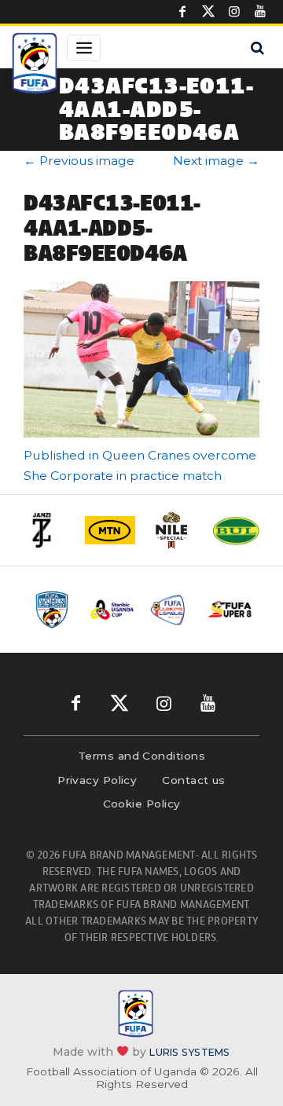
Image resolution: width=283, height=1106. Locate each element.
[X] (208, 11)
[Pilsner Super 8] (230, 609)
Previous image (79, 160)
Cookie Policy (142, 803)
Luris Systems (189, 1052)
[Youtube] (260, 11)
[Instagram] (234, 11)
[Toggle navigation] (84, 48)
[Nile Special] (173, 530)
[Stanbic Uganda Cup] (112, 610)
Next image (216, 160)
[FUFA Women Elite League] (53, 609)
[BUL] (236, 530)
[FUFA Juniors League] (171, 609)
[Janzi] (47, 530)
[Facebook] (182, 11)
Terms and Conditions (141, 755)
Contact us (194, 780)
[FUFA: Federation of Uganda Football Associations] (34, 65)
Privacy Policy (97, 780)
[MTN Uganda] (110, 530)
